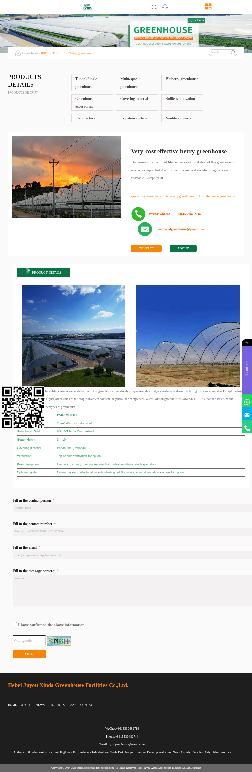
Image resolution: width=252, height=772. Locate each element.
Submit (29, 653)
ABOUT (183, 248)
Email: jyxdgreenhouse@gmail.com (122, 744)
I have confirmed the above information (51, 625)
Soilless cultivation (180, 98)
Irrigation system (133, 118)
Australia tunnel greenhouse (217, 196)
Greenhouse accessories (84, 102)
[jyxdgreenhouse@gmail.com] (247, 413)
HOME (45, 53)
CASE (72, 705)
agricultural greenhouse (146, 196)
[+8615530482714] (247, 426)
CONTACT (146, 248)
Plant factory (85, 118)
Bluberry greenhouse (79, 53)
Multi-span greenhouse (129, 83)
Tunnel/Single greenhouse (86, 83)
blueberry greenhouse (180, 196)
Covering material (134, 98)
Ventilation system (180, 118)
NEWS (40, 705)
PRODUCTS (58, 53)
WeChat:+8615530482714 (122, 728)
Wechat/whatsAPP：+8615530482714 (175, 214)
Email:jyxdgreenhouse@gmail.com (179, 229)
